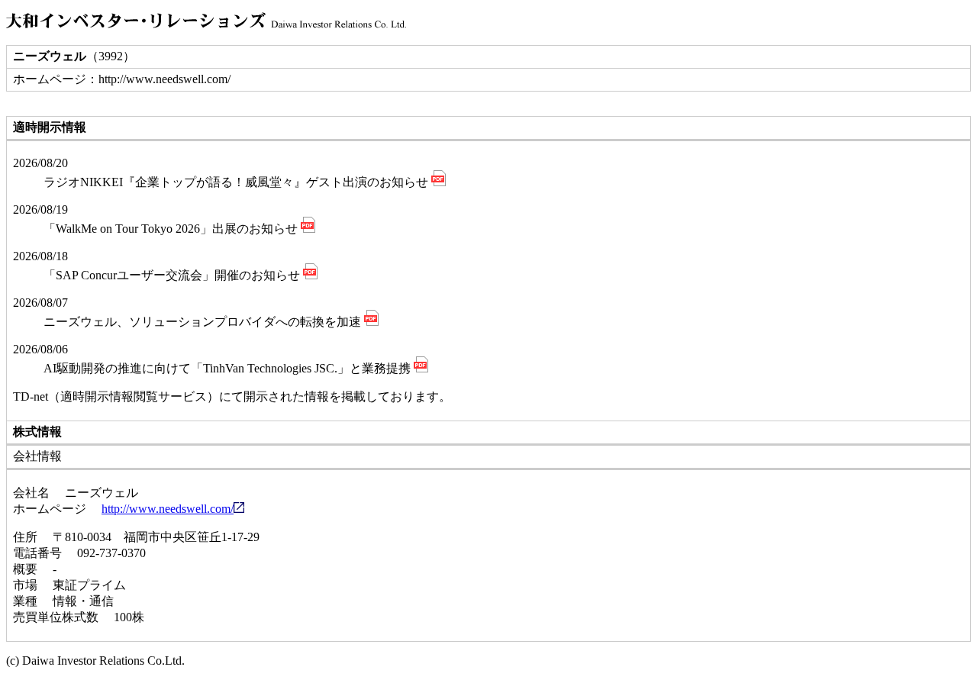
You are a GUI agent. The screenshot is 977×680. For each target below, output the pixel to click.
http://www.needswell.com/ (168, 508)
